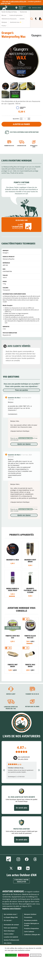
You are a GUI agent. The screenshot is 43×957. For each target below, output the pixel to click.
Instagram (18, 859)
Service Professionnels (11, 940)
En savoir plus (21, 808)
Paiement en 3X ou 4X (9, 145)
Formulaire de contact (11, 925)
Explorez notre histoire (11, 908)
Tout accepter (12, 955)
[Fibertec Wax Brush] (30, 660)
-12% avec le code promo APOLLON (14, 1)
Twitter (11, 868)
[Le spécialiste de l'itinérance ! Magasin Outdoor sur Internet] (4, 8)
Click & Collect (9, 934)
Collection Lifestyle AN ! (32, 934)
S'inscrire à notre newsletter (21, 881)
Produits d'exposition (31, 928)
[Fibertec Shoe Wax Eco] (12, 631)
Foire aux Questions (11, 928)
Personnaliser (35, 955)
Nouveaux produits (30, 920)
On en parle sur (22, 220)
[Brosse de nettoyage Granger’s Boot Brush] (30, 555)
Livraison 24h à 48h (21, 145)
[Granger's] (37, 35)
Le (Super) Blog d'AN (11, 917)
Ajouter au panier (21, 124)
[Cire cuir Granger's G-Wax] (12, 554)
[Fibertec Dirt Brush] (12, 660)
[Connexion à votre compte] (35, 18)
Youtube (20, 868)
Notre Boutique (9, 931)
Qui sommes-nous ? (10, 914)
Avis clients (7, 943)
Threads (35, 859)
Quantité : (16, 119)
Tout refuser (24, 955)
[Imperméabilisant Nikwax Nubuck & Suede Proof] (12, 584)
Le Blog (9, 859)
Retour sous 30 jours (33, 146)
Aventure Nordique (13, 891)
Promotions (28, 917)
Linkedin (28, 868)
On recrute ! (8, 920)
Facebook (27, 859)
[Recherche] (31, 18)
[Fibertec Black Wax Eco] (30, 631)
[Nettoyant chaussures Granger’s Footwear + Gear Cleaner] (30, 584)
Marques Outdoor (30, 914)
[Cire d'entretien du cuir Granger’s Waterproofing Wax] (6, 86)
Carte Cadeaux (29, 931)
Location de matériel (11, 937)
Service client (10, 694)
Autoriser (15, 96)
